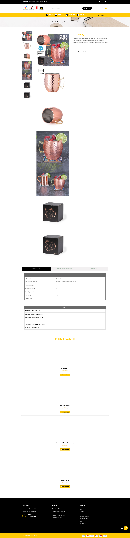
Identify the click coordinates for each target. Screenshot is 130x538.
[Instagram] (102, 2)
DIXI (81, 521)
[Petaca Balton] (65, 355)
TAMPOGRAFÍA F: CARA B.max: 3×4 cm (34, 314)
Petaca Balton (65, 368)
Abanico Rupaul (65, 480)
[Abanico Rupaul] (65, 466)
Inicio (49, 22)
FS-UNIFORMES (84, 518)
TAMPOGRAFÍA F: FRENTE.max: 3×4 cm (34, 317)
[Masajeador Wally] (65, 392)
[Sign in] (102, 8)
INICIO (51, 14)
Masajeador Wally (65, 405)
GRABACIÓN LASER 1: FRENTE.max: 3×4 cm (35, 327)
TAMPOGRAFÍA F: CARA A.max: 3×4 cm (34, 310)
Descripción (36, 269)
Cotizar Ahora (65, 374)
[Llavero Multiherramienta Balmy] (65, 429)
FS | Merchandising (57, 22)
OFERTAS (82, 14)
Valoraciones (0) (93, 269)
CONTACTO (72, 14)
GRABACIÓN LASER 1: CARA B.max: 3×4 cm (35, 324)
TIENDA (60, 14)
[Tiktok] (104, 2)
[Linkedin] (106, 2)
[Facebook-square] (100, 2)
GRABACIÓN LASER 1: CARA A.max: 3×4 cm (35, 321)
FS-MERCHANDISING (85, 516)
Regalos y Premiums (69, 22)
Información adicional (65, 269)
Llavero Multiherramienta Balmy (65, 443)
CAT (81, 514)
